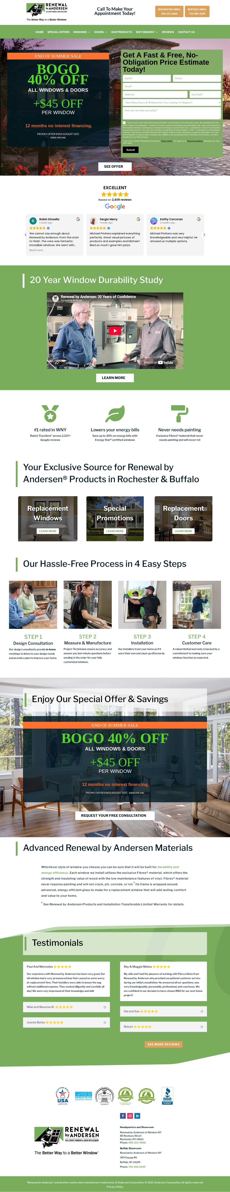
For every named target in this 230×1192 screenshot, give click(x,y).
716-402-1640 (136, 1166)
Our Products (121, 32)
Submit (130, 149)
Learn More (47, 531)
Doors (99, 32)
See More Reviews (164, 1044)
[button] (204, 234)
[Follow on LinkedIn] (137, 1116)
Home (39, 32)
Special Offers (58, 32)
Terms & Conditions (195, 141)
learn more (113, 378)
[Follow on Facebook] (123, 1116)
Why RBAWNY (145, 32)
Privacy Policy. (167, 141)
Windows (80, 32)
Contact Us (186, 32)
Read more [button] (157, 250)
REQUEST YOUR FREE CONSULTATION (113, 816)
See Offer (113, 167)
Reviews (168, 32)
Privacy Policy (115, 1186)
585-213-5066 (137, 1142)
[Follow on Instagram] (130, 1116)
